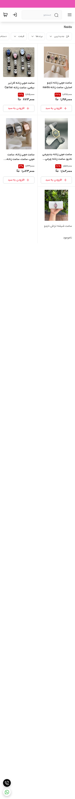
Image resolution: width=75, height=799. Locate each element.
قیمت (21, 36)
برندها (39, 36)
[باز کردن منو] (69, 15)
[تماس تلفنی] (7, 783)
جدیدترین (59, 36)
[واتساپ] (7, 792)
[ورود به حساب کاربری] (15, 15)
